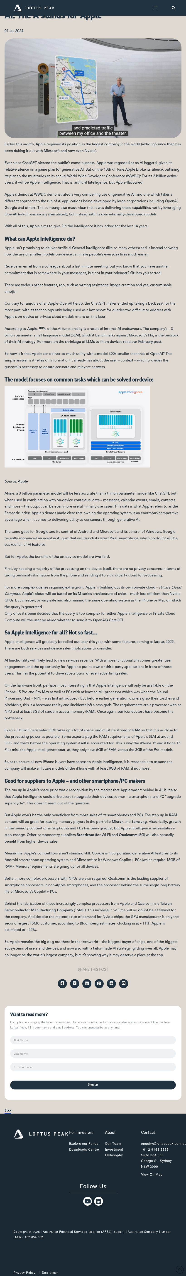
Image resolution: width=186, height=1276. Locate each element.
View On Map (152, 1174)
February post (149, 342)
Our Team (113, 1143)
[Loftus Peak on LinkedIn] (98, 1201)
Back (8, 1110)
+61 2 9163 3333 (155, 1149)
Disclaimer (50, 1272)
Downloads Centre (84, 1149)
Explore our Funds (83, 1143)
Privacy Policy (25, 1272)
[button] (156, 8)
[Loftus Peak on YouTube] (87, 1201)
